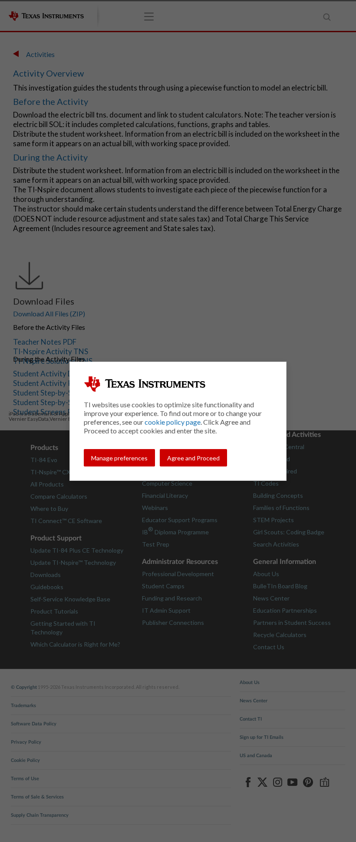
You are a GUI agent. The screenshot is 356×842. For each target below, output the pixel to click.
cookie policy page (173, 422)
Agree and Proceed (193, 458)
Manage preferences (119, 458)
